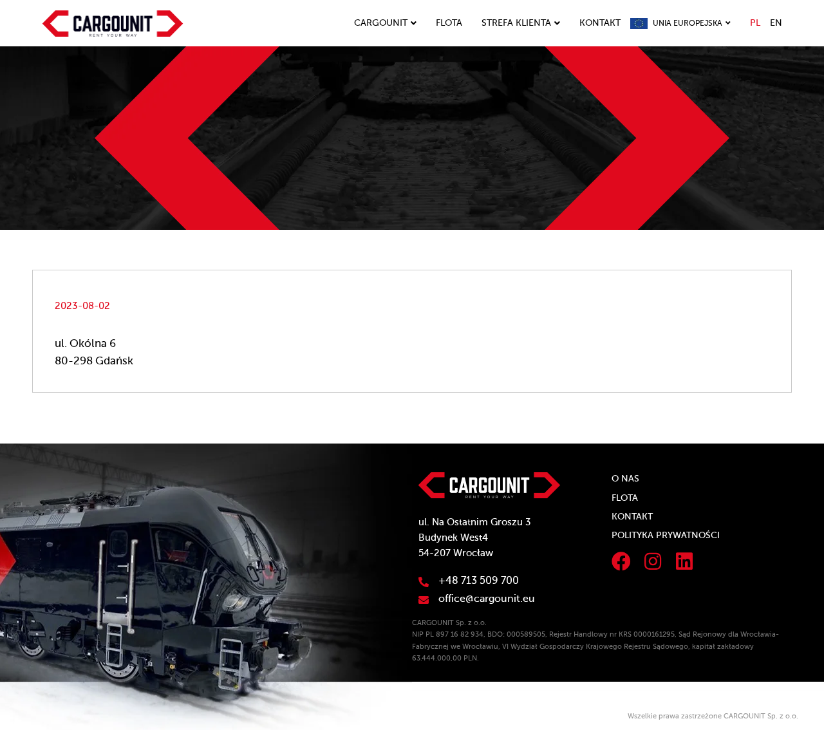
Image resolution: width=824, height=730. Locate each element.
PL (755, 23)
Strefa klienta (516, 23)
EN (776, 23)
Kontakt (600, 23)
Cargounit (380, 23)
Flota (449, 23)
